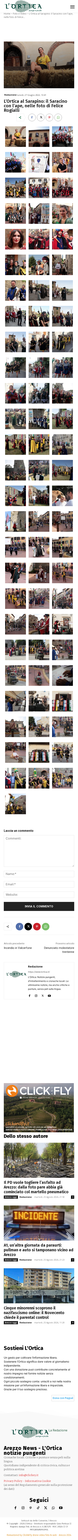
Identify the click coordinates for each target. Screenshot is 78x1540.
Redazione (10, 94)
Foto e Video (20, 13)
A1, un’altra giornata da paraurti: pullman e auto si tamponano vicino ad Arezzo (38, 1250)
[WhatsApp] (58, 117)
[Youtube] (49, 995)
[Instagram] (36, 995)
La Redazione (57, 1430)
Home (7, 13)
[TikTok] (38, 1508)
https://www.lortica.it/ (39, 972)
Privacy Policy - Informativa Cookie (27, 1481)
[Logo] (23, 6)
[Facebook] (32, 117)
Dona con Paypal (63, 1398)
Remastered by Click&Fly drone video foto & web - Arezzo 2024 (39, 1535)
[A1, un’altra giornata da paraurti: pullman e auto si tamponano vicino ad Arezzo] (39, 1223)
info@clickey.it (28, 1475)
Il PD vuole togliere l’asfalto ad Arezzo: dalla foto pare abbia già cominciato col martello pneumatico (36, 1187)
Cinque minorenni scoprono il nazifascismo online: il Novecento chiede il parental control (34, 1313)
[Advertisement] (39, 1044)
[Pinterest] (49, 117)
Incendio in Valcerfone (18, 948)
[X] (40, 117)
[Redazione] (16, 980)
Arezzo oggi (11, 1197)
